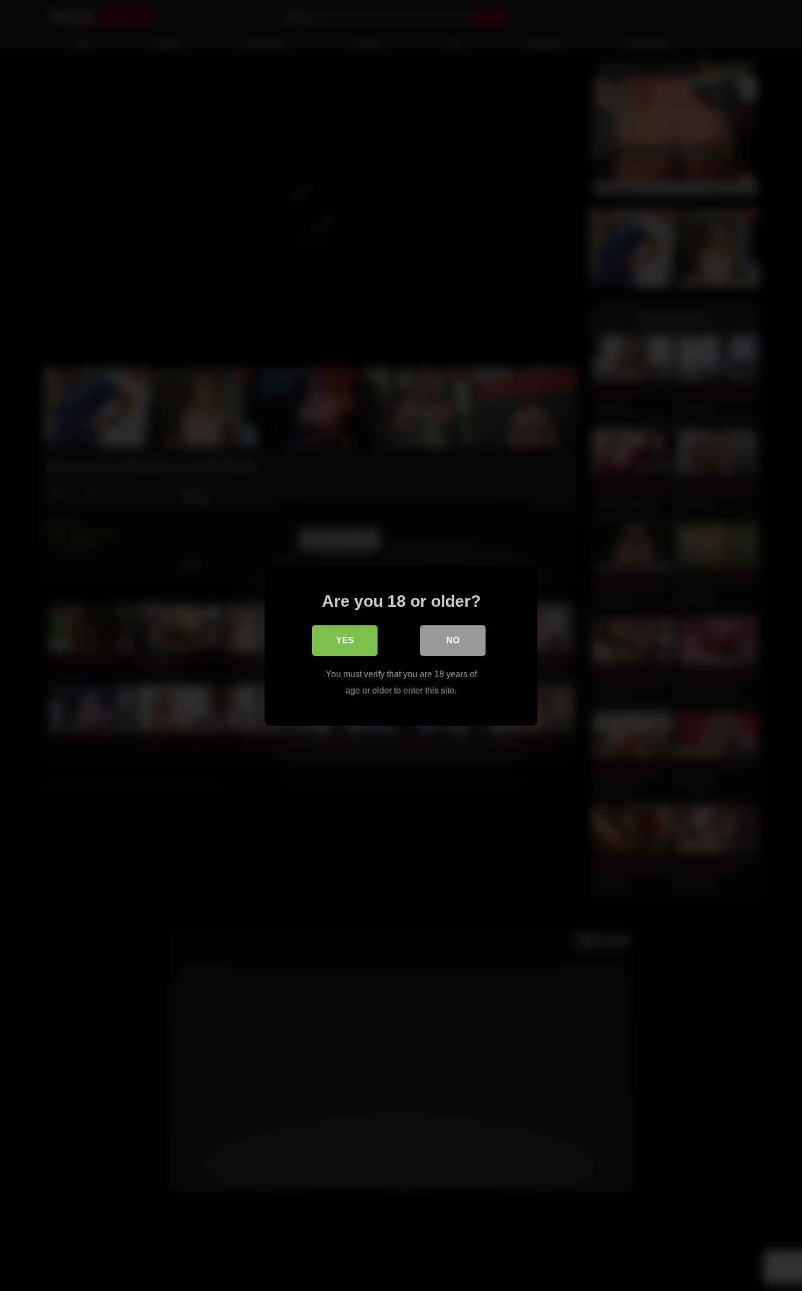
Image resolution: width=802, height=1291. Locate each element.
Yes (345, 640)
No (452, 640)
